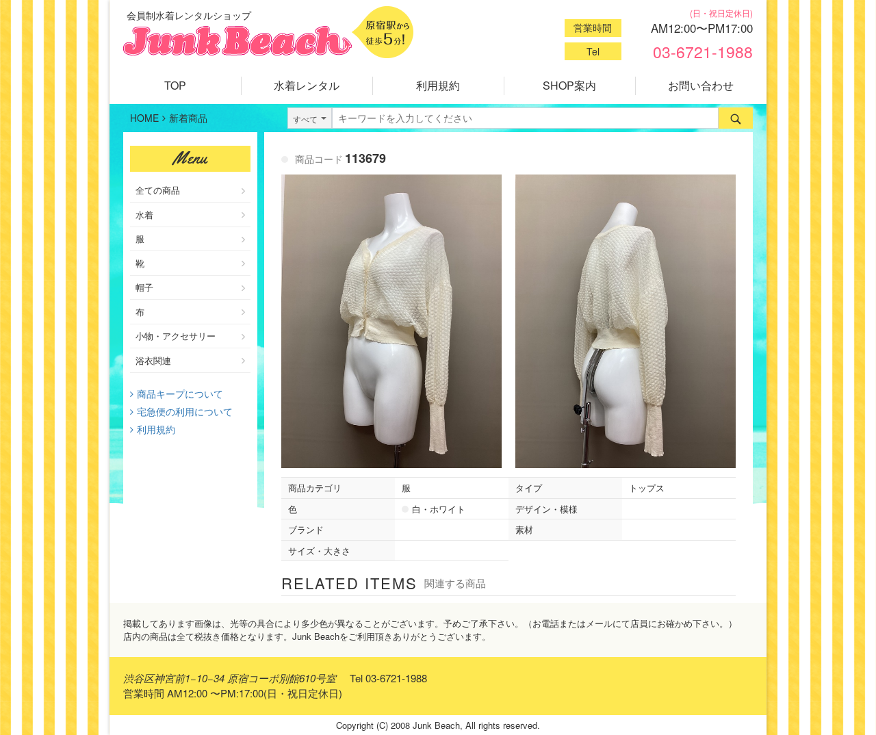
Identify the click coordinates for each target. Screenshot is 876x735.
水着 (144, 214)
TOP (175, 85)
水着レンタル (306, 85)
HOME (144, 118)
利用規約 (438, 85)
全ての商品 (158, 189)
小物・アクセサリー (176, 335)
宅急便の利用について (185, 411)
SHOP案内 (569, 85)
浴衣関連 (153, 360)
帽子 (144, 287)
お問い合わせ (701, 85)
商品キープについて (180, 393)
